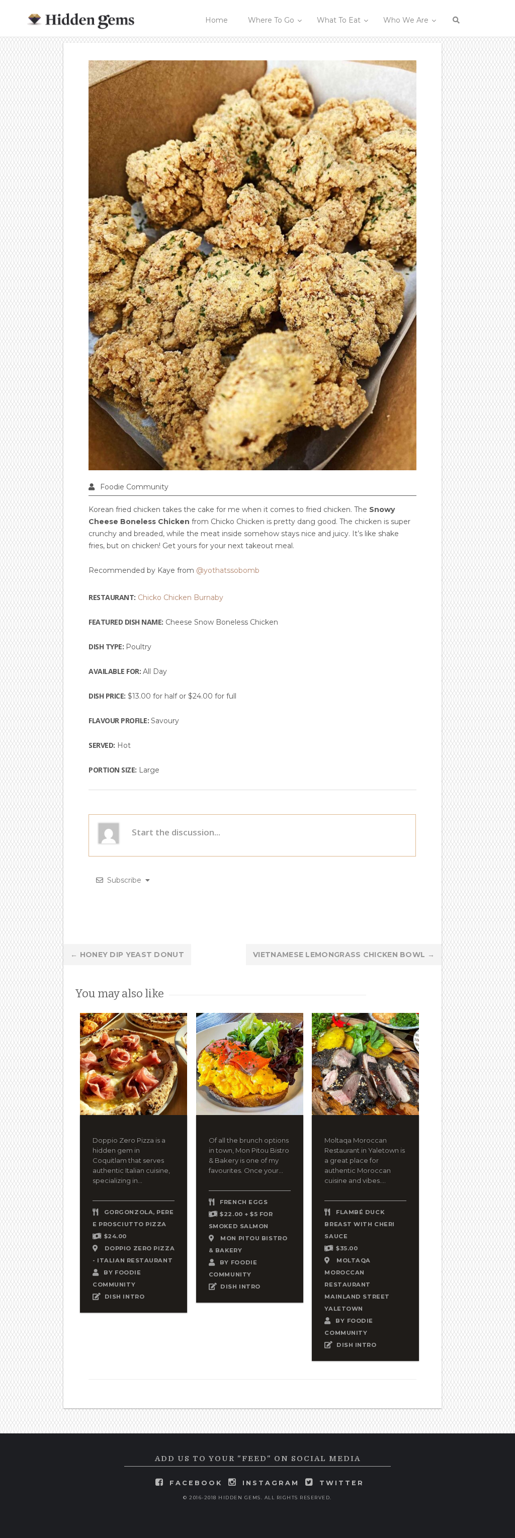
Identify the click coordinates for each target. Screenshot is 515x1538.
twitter (341, 1483)
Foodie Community (134, 486)
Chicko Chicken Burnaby (180, 597)
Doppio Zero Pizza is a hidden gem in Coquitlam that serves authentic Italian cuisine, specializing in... (131, 1160)
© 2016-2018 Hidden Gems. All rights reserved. (257, 1497)
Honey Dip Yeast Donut (127, 954)
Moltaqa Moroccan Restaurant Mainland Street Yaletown (356, 1284)
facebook (195, 1483)
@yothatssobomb (228, 570)
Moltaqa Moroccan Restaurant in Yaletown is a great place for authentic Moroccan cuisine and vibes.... (364, 1160)
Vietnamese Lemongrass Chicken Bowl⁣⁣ (344, 954)
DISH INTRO (125, 1296)
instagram (270, 1483)
